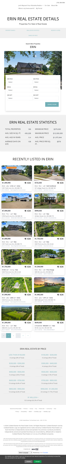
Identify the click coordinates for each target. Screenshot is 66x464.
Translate (45, 452)
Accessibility (24, 411)
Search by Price (33, 35)
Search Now (52, 104)
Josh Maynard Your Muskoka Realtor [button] (30, 5)
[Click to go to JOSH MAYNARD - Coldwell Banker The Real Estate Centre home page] (9, 4)
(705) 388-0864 (60, 2)
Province (25, 408)
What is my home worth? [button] (26, 8)
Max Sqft (35, 95)
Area (55, 408)
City (36, 408)
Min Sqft (9, 95)
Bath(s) (35, 87)
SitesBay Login (47, 411)
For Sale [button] (47, 5)
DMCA (30, 411)
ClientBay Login (37, 411)
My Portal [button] (39, 8)
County (31, 408)
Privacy (17, 411)
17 (23, 335)
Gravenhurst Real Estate (15, 408)
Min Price (10, 79)
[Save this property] (30, 168)
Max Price (36, 79)
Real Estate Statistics (33, 30)
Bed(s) (9, 87)
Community (49, 408)
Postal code (41, 408)
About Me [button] (54, 5)
